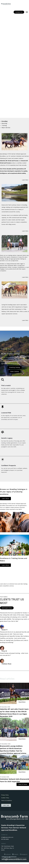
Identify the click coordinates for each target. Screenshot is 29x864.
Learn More (5, 565)
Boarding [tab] (4, 123)
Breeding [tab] (4, 121)
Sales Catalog (14, 371)
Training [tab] (4, 125)
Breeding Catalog (14, 367)
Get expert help (7, 608)
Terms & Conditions (6, 800)
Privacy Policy (5, 795)
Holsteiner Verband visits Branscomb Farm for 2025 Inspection (14, 780)
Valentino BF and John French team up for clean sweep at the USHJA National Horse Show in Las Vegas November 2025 (14, 712)
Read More (22, 702)
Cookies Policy (5, 797)
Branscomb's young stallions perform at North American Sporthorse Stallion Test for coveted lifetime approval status (13, 749)
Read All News (22, 784)
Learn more (5, 498)
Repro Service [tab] (6, 127)
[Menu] (27, 12)
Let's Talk (6, 805)
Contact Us (18, 12)
